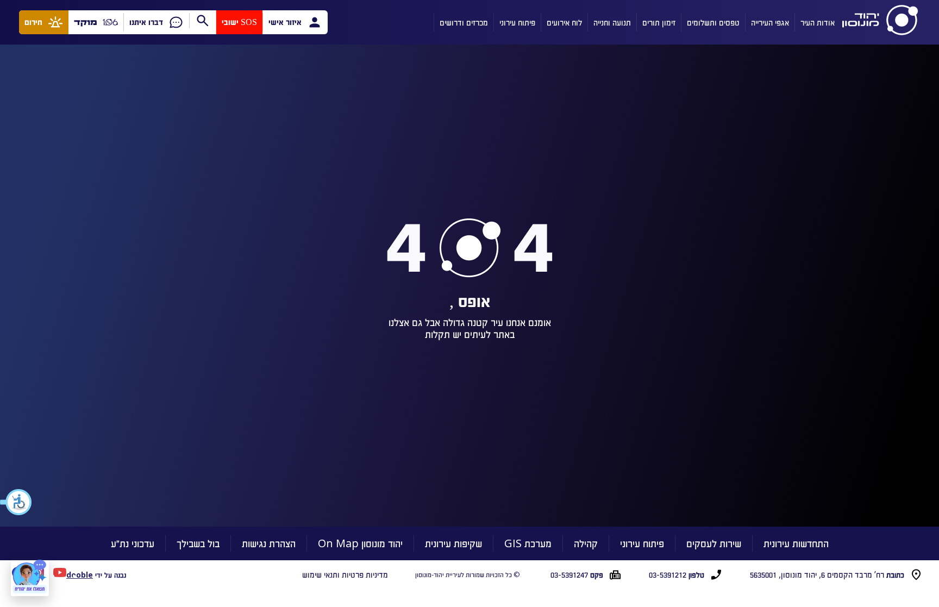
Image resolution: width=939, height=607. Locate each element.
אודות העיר (817, 22)
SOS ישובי (239, 22)
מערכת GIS (528, 543)
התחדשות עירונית (796, 543)
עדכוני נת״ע (132, 543)
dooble (79, 575)
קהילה (586, 543)
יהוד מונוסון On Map (360, 543)
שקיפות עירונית (453, 543)
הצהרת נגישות (269, 543)
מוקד (85, 22)
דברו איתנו (146, 22)
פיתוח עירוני (517, 22)
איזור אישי (285, 22)
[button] (16, 502)
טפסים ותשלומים (713, 22)
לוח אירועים (564, 22)
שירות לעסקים (713, 543)
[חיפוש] (202, 20)
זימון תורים (658, 22)
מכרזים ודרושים (464, 22)
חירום (33, 22)
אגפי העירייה (770, 22)
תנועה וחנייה (612, 22)
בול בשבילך (198, 543)
